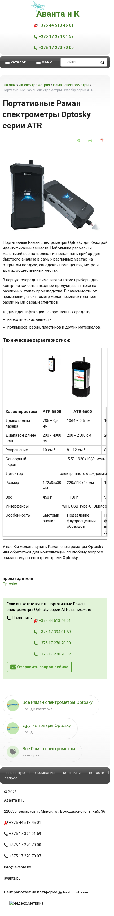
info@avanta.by (17, 867)
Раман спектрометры (71, 85)
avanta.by (12, 878)
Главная (9, 85)
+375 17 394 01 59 (56, 36)
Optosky (10, 584)
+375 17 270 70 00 (56, 47)
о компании (44, 772)
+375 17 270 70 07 (54, 654)
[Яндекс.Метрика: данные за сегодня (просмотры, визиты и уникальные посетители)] (26, 903)
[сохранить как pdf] (102, 140)
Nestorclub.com (75, 892)
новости (96, 772)
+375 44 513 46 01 (56, 25)
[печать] (90, 140)
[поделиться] (78, 140)
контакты (72, 772)
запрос (11, 778)
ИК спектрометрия (34, 85)
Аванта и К (57, 14)
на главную (15, 772)
